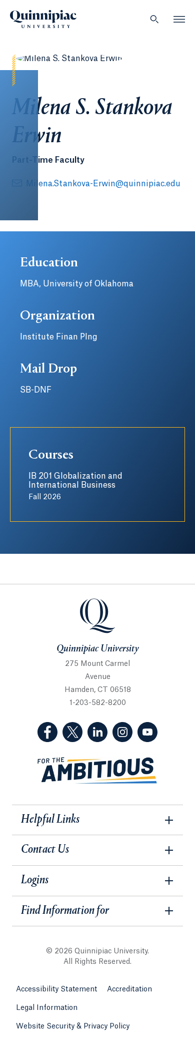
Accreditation (129, 989)
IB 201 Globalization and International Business (75, 486)
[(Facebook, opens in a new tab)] (48, 732)
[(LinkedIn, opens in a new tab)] (98, 732)
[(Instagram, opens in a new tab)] (122, 732)
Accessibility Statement (56, 989)
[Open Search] (155, 19)
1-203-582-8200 (98, 703)
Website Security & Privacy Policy (73, 1026)
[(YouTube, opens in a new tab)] (148, 732)
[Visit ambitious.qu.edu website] (98, 771)
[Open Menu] (179, 19)
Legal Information (47, 1007)
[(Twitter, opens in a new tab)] (72, 732)
